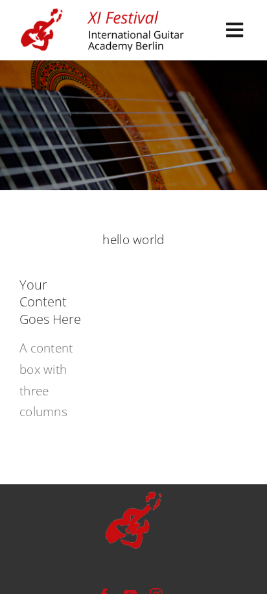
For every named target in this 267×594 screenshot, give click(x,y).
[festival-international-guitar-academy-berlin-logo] (104, 13)
